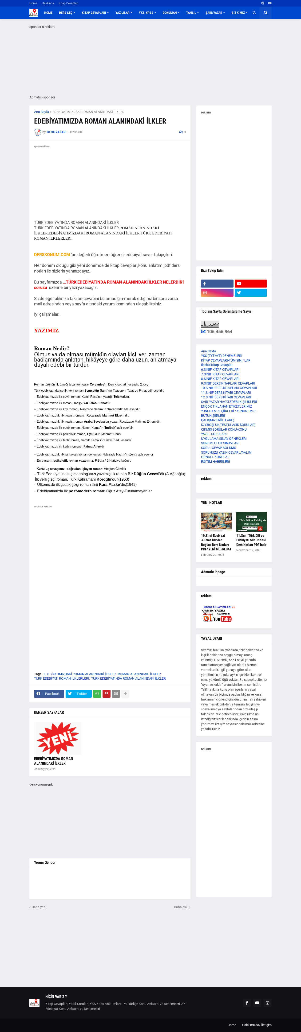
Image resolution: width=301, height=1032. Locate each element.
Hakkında (48, 3)
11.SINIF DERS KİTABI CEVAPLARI (226, 392)
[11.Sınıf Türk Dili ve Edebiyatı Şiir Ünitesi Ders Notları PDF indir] (251, 522)
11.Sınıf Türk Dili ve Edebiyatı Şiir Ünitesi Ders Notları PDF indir (251, 540)
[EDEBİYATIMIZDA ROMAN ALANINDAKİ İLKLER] (58, 738)
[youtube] (270, 3)
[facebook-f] (217, 284)
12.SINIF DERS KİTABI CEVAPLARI (226, 397)
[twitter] (251, 293)
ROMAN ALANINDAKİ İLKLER (139, 674)
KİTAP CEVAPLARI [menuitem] (94, 13)
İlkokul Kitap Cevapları (217, 365)
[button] (254, 13)
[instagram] (217, 293)
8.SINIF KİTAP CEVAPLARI (220, 379)
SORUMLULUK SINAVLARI (220, 443)
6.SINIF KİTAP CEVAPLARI (220, 369)
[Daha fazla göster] (125, 694)
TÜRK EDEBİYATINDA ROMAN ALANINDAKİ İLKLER (128, 678)
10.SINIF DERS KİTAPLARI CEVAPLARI (229, 388)
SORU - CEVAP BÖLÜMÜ (218, 448)
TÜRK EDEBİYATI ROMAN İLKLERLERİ (61, 678)
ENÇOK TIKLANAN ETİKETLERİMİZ (226, 406)
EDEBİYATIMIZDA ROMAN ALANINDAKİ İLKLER (53, 761)
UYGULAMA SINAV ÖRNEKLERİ (224, 438)
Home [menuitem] (48, 13)
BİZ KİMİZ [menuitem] (238, 13)
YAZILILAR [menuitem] (122, 13)
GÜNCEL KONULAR (215, 457)
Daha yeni (39, 907)
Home (33, 3)
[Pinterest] (107, 694)
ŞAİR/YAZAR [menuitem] (214, 13)
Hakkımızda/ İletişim (257, 1025)
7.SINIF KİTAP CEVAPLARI (220, 374)
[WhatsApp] (97, 694)
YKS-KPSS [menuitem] (146, 13)
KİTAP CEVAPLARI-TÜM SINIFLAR (225, 360)
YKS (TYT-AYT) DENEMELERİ (221, 356)
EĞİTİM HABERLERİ (215, 461)
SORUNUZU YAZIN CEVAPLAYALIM (226, 452)
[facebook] (262, 3)
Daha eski (181, 907)
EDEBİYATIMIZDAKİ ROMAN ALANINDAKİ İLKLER (88, 111)
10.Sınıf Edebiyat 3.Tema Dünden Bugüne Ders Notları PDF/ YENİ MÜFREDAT (216, 543)
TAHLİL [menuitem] (191, 13)
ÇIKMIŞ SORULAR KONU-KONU (224, 429)
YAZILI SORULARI (214, 434)
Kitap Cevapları (68, 3)
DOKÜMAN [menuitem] (170, 13)
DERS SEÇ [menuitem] (65, 13)
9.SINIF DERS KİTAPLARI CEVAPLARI (228, 383)
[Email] (116, 694)
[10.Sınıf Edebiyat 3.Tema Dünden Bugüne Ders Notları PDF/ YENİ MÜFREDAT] (216, 522)
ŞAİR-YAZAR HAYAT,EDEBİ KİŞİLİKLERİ (229, 402)
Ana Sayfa (41, 111)
